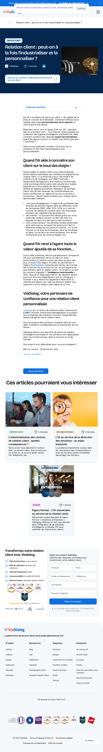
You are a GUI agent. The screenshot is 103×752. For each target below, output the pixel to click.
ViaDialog (27, 310)
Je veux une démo (32, 354)
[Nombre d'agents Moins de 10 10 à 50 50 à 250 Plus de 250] (73, 593)
